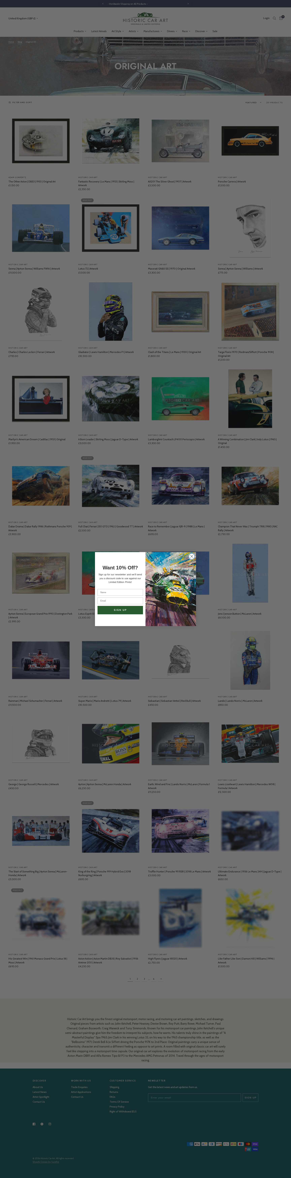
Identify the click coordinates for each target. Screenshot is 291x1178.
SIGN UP (120, 610)
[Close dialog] (192, 556)
